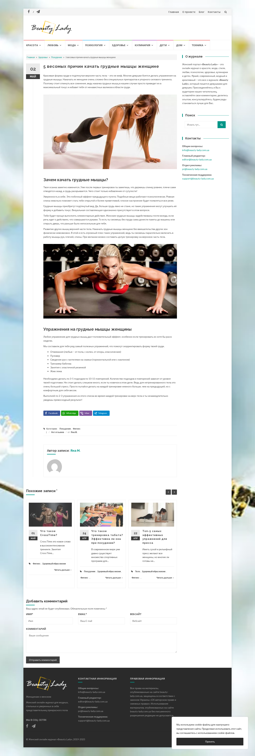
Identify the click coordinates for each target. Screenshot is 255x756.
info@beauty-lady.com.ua (195, 150)
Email (82, 614)
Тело (137, 571)
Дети (163, 45)
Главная (173, 12)
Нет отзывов (57, 432)
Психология (94, 45)
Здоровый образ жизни (54, 563)
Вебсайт (136, 614)
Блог (201, 12)
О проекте (188, 12)
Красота (32, 45)
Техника (197, 45)
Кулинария (142, 45)
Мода (72, 45)
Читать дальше (62, 570)
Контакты (214, 12)
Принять (210, 741)
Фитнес (76, 428)
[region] (210, 733)
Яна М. (74, 432)
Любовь (52, 45)
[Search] (222, 124)
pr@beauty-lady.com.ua (194, 168)
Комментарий (36, 628)
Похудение (56, 57)
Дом (179, 45)
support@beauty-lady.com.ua (198, 178)
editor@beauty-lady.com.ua (197, 159)
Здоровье (118, 45)
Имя (29, 614)
